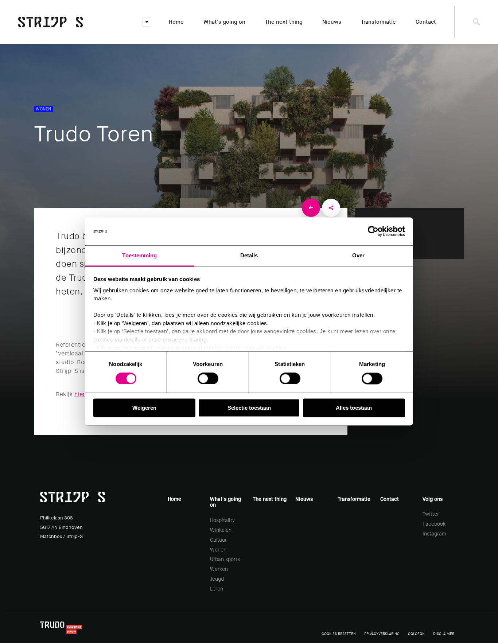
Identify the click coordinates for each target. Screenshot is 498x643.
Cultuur (218, 540)
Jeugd (217, 579)
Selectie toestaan (249, 408)
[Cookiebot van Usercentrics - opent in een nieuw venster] (373, 231)
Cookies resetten (339, 633)
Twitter (431, 514)
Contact (426, 22)
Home (176, 22)
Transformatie (378, 22)
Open (146, 22)
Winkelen (221, 530)
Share (331, 208)
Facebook (434, 524)
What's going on (224, 22)
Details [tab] (249, 255)
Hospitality (222, 520)
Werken (219, 569)
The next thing (284, 22)
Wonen (218, 549)
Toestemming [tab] (139, 255)
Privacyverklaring (382, 633)
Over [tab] (358, 255)
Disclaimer (443, 633)
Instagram (434, 533)
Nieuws (331, 22)
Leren (216, 588)
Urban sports (225, 559)
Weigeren (144, 408)
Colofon (416, 633)
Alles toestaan (354, 408)
